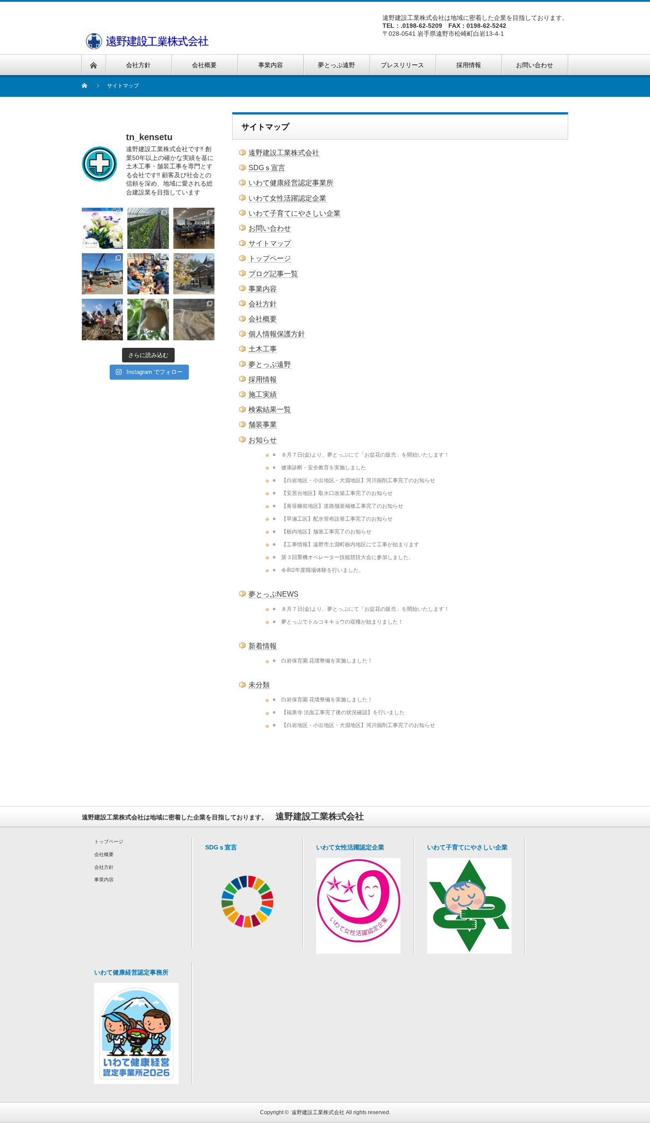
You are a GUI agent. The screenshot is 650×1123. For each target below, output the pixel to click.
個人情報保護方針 (277, 334)
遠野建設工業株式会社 (284, 152)
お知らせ (263, 440)
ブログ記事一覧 (273, 274)
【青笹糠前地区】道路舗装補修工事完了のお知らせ (342, 506)
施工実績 (263, 394)
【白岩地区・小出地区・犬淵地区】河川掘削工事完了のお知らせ (358, 480)
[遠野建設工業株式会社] (148, 41)
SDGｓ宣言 (267, 167)
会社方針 (263, 304)
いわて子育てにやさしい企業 (294, 213)
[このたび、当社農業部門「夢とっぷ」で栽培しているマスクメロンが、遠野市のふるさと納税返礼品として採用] (147, 319)
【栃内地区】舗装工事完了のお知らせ (326, 531)
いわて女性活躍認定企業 (287, 198)
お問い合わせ (270, 228)
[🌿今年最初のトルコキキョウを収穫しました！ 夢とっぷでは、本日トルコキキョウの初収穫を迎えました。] (147, 228)
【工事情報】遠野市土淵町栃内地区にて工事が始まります (350, 544)
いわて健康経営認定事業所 (291, 183)
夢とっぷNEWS (273, 594)
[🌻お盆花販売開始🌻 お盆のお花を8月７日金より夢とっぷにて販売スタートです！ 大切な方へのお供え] (102, 228)
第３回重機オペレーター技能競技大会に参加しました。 (347, 557)
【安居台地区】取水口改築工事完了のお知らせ (337, 493)
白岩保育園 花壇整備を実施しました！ (327, 660)
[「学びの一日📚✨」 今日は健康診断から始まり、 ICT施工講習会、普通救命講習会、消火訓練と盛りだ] (193, 228)
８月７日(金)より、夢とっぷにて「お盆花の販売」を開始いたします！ (365, 454)
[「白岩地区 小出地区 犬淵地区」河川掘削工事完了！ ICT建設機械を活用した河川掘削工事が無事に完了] (193, 319)
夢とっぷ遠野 (270, 364)
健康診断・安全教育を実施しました (323, 467)
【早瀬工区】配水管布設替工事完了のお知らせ (337, 519)
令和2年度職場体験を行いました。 (322, 570)
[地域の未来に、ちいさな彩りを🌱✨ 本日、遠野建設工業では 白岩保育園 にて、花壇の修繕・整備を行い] (102, 273)
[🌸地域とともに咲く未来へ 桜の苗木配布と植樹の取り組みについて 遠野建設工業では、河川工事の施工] (102, 319)
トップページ (270, 258)
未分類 (259, 685)
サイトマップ (270, 243)
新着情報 (263, 646)
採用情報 (263, 379)
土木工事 (263, 349)
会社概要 (263, 319)
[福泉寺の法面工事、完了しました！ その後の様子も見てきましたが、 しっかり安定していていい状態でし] (193, 273)
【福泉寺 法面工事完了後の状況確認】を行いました (343, 712)
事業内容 (263, 289)
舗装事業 (263, 424)
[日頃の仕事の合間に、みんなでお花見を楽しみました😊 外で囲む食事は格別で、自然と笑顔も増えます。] (147, 273)
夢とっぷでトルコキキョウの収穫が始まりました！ (342, 621)
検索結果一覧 (270, 409)
